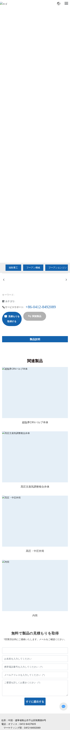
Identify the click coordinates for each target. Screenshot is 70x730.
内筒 (35, 615)
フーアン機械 (33, 267)
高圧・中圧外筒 (35, 550)
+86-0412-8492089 (41, 307)
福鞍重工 (13, 267)
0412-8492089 (32, 727)
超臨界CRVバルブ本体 (35, 422)
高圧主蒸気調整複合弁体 (35, 486)
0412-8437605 (28, 724)
